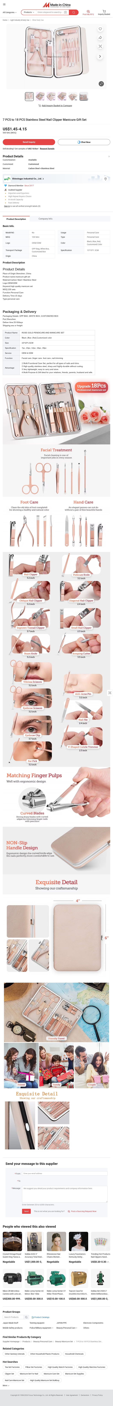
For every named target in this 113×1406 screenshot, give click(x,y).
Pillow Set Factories (33, 1367)
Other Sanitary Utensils (15, 1354)
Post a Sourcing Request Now (82, 1211)
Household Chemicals (74, 1354)
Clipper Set (9, 1373)
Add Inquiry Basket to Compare (57, 105)
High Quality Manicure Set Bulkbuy (44, 1380)
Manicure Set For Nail (29, 1373)
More (5, 1385)
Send (26, 1211)
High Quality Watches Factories (91, 1367)
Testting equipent (37, 1323)
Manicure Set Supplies (74, 1373)
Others (86, 1327)
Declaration (85, 1395)
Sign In (7, 206)
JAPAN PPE (62, 1323)
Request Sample (47, 148)
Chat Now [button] (86, 142)
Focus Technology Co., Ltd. (38, 1395)
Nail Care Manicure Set (14, 1380)
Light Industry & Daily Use (19, 20)
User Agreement (72, 1395)
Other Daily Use (38, 20)
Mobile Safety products (12, 1327)
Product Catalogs (41, 1317)
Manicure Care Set (51, 1373)
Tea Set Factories (12, 1367)
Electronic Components (93, 1323)
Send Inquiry (29, 142)
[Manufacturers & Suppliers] (56, 4)
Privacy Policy (97, 1395)
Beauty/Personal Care (66, 1327)
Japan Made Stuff (10, 1323)
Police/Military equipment (40, 1327)
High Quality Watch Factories (60, 1367)
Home (5, 20)
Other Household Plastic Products (44, 1354)
